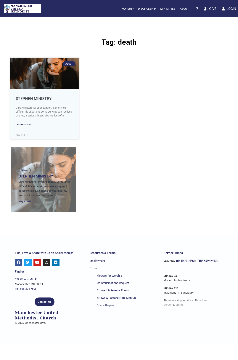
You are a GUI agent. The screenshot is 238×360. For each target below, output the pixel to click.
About (25, 170)
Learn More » (23, 124)
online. (180, 304)
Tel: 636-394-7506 (25, 288)
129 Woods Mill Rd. (27, 279)
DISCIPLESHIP (147, 8)
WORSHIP (127, 8)
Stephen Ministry (34, 98)
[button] (197, 8)
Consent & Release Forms (113, 290)
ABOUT (184, 8)
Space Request (106, 305)
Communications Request (113, 283)
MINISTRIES (167, 8)
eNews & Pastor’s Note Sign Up (116, 298)
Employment (97, 261)
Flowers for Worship (109, 275)
